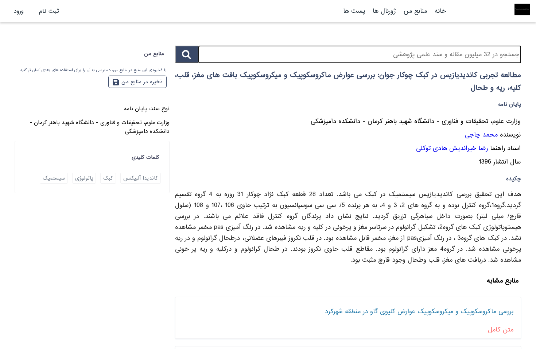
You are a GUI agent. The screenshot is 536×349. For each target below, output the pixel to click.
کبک (108, 178)
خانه (440, 11)
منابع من (414, 11)
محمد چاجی (481, 135)
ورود (19, 11)
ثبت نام (49, 11)
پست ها (354, 11)
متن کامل (500, 330)
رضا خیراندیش (468, 148)
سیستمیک (54, 178)
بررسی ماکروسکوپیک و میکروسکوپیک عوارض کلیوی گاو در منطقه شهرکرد (419, 312)
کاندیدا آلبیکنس (140, 178)
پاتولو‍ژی (84, 178)
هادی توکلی (431, 148)
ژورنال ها (384, 11)
